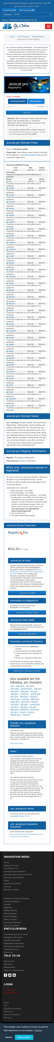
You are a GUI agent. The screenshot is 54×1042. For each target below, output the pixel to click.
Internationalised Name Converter (18, 874)
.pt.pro (10, 392)
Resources (8, 952)
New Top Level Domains (14, 877)
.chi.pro (11, 283)
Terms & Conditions (12, 925)
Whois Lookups (10, 919)
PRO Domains (38, 37)
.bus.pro (11, 263)
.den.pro (11, 304)
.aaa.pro (11, 188)
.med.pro (11, 242)
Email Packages (10, 916)
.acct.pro (11, 202)
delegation (23, 461)
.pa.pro (11, 351)
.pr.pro (10, 385)
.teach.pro (12, 399)
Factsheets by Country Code (16, 934)
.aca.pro (11, 195)
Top (5, 1005)
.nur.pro (11, 337)
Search (28, 112)
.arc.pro (11, 256)
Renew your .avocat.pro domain (27, 671)
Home (12, 37)
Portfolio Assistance (12, 901)
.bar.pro (11, 208)
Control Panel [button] (8, 10)
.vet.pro (11, 406)
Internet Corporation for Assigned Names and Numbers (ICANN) (26, 572)
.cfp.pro (11, 270)
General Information (12, 940)
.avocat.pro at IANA (27, 593)
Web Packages (10, 913)
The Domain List (11, 868)
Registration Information (14, 943)
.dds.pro (11, 290)
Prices (6, 880)
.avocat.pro (26, 688)
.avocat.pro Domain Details (27, 612)
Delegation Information (13, 937)
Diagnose (8, 907)
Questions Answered (12, 922)
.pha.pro (11, 358)
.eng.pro (11, 222)
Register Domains (11, 865)
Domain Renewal (11, 993)
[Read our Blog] (14, 975)
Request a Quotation (12, 883)
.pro (9, 181)
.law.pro (11, 236)
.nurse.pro (12, 331)
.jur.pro (11, 229)
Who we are (9, 961)
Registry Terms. (20, 816)
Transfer (7, 904)
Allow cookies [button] (24, 1037)
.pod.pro (11, 365)
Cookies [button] (38, 1030)
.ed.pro (11, 310)
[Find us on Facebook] (6, 975)
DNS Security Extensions (14, 946)
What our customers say (14, 970)
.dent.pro (11, 297)
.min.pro (11, 317)
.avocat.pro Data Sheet (27, 634)
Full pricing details (16, 743)
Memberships (9, 967)
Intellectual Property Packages (16, 898)
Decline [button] (9, 1037)
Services (7, 886)
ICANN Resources (11, 949)
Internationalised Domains (15, 871)
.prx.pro (11, 378)
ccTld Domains (23, 37)
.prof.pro (11, 372)
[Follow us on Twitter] (10, 975)
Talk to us (8, 964)
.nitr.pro (11, 324)
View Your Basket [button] (25, 10)
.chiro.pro (11, 276)
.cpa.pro (11, 215)
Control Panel (9, 990)
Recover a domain (11, 889)
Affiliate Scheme (10, 910)
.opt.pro (11, 344)
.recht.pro (12, 249)
